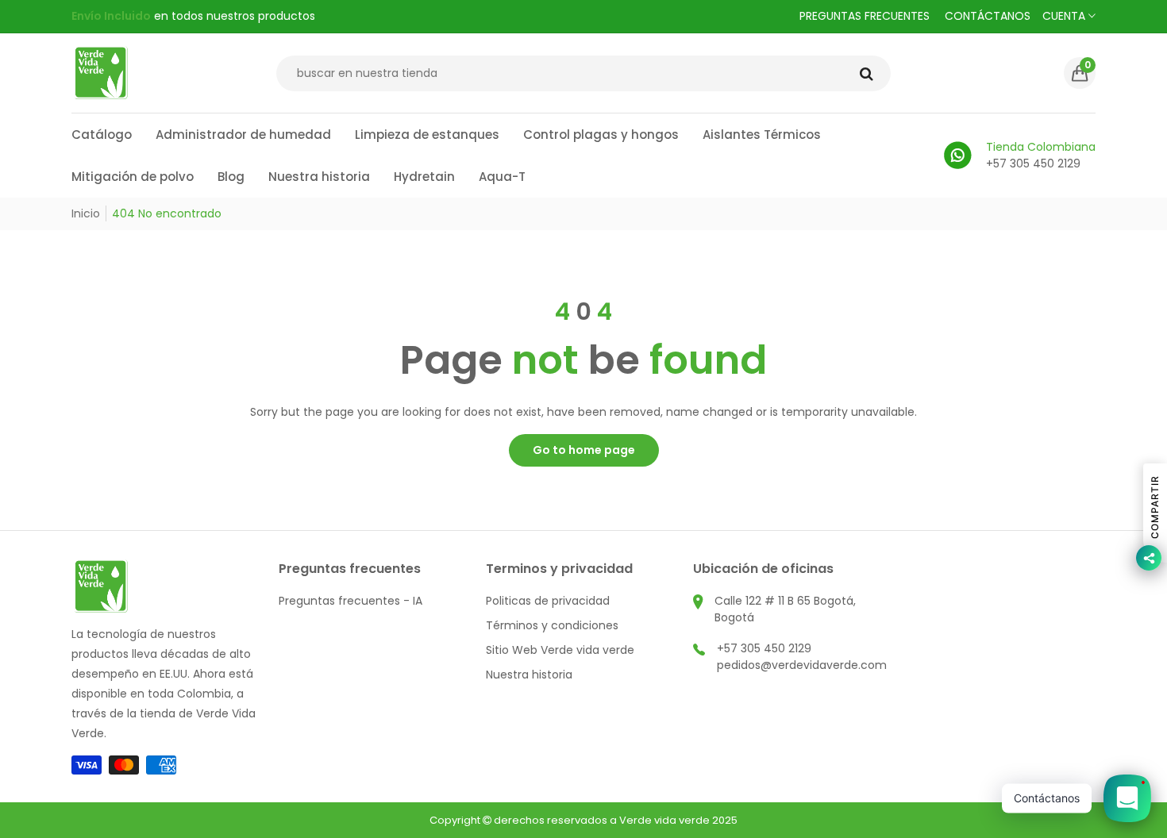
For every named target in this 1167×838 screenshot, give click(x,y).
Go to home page (584, 450)
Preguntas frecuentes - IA (350, 601)
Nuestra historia (529, 674)
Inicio (85, 213)
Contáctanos (987, 16)
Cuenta (1065, 16)
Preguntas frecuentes (864, 16)
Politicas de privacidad (548, 601)
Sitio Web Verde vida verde (560, 650)
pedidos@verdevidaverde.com (802, 665)
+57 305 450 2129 (764, 648)
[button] (1080, 73)
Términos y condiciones (552, 625)
